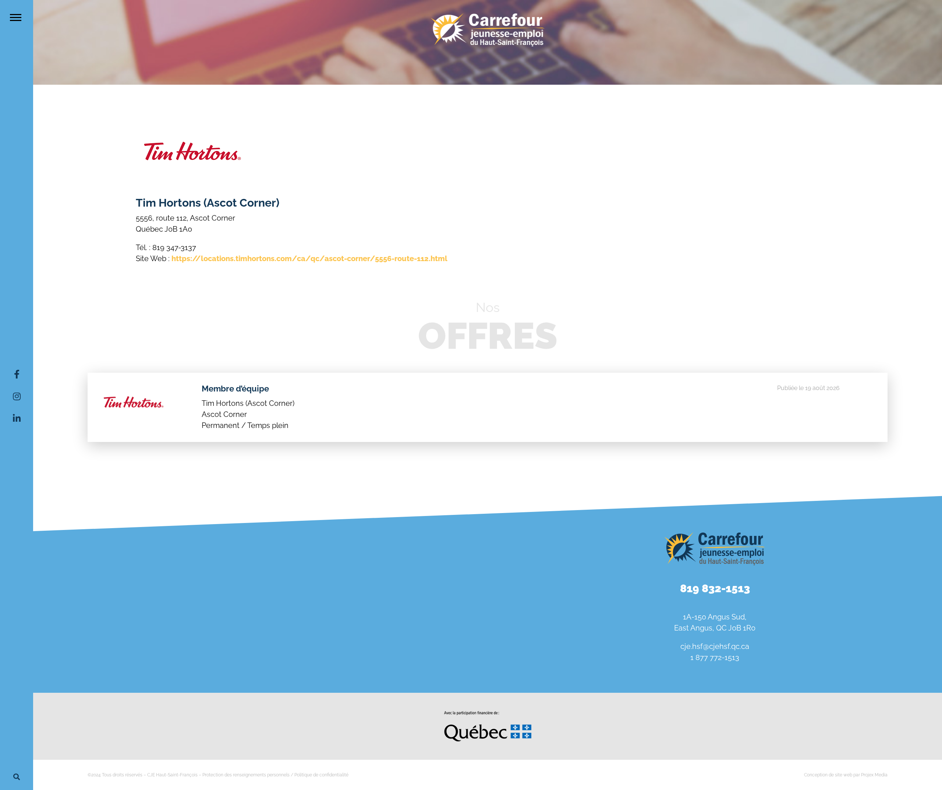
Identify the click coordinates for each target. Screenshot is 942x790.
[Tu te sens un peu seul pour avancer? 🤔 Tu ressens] (260, 643)
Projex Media (874, 774)
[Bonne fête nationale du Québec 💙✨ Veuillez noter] (107, 555)
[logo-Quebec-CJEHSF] (487, 714)
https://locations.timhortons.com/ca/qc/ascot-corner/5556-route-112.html (309, 258)
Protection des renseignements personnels (246, 774)
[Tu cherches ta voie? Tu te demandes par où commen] (413, 643)
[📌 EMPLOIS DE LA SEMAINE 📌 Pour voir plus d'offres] (260, 555)
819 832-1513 (715, 588)
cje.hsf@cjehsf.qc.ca (714, 646)
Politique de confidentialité (321, 774)
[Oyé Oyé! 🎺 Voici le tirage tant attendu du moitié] (413, 555)
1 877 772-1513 (714, 657)
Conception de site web (828, 774)
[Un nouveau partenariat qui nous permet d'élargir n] (107, 643)
